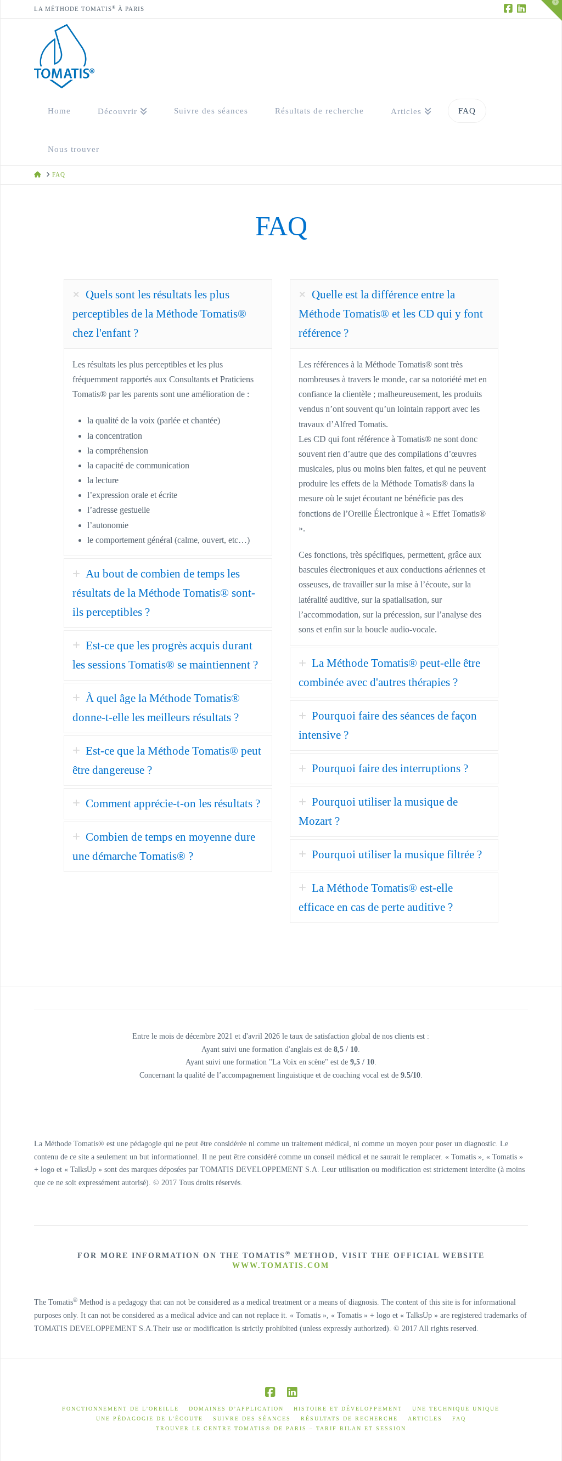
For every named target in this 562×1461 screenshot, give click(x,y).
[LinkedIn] (521, 9)
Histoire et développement (348, 1409)
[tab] (168, 314)
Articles (425, 1418)
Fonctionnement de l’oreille (120, 1409)
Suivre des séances (252, 1418)
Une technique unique (455, 1409)
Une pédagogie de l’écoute (149, 1418)
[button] (551, 10)
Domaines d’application (236, 1409)
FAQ (459, 1418)
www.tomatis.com (280, 1265)
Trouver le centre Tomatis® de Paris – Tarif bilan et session (281, 1428)
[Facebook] (508, 9)
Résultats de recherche (349, 1418)
